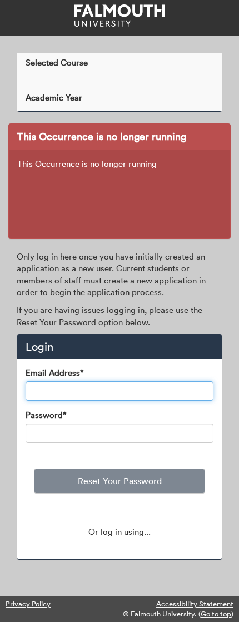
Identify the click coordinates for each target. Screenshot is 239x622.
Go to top (216, 614)
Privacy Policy (28, 604)
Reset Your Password (120, 480)
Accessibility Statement (194, 604)
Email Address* (55, 372)
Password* (46, 414)
